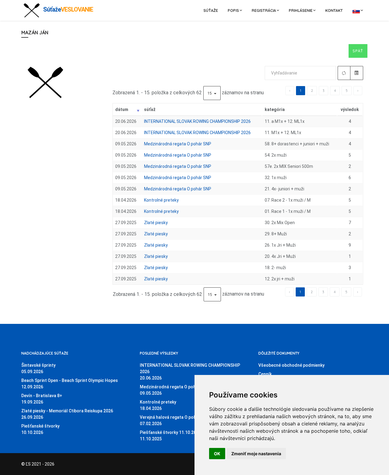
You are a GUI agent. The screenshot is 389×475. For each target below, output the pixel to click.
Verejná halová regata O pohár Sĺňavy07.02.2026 (177, 420)
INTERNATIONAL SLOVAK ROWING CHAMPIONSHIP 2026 (197, 121)
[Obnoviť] (344, 73)
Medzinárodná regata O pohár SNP (177, 143)
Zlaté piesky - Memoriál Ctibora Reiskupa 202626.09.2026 (67, 414)
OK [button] (217, 453)
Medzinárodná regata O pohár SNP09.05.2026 (174, 390)
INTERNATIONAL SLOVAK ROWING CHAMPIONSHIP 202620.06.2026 (190, 371)
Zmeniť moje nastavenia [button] (256, 453)
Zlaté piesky (156, 222)
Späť (358, 50)
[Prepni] (356, 73)
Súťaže (210, 10)
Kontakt (334, 10)
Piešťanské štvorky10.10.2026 (40, 429)
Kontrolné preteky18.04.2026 (158, 405)
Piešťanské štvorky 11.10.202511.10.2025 (170, 435)
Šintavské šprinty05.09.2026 (38, 368)
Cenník (265, 374)
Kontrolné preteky (161, 200)
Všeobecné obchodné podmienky (291, 365)
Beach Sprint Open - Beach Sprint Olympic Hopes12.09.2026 (69, 383)
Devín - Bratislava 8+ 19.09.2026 (41, 398)
